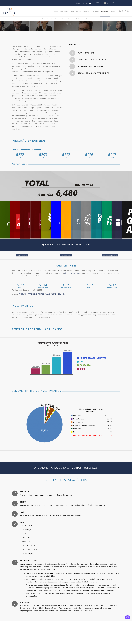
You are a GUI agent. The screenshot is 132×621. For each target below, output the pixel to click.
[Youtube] (128, 11)
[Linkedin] (120, 11)
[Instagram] (122, 11)
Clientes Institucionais (72, 273)
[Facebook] (125, 11)
